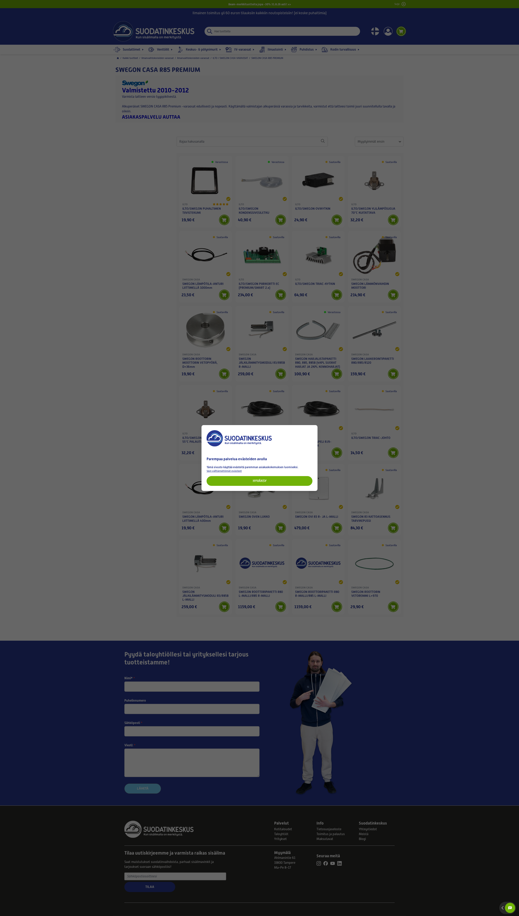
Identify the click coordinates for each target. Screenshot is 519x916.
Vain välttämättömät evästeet (224, 470)
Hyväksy (259, 481)
